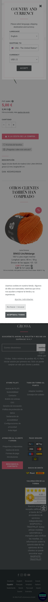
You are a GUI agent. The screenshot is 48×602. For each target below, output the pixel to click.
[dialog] (24, 301)
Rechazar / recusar (15, 307)
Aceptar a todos (16, 315)
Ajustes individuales (24, 299)
